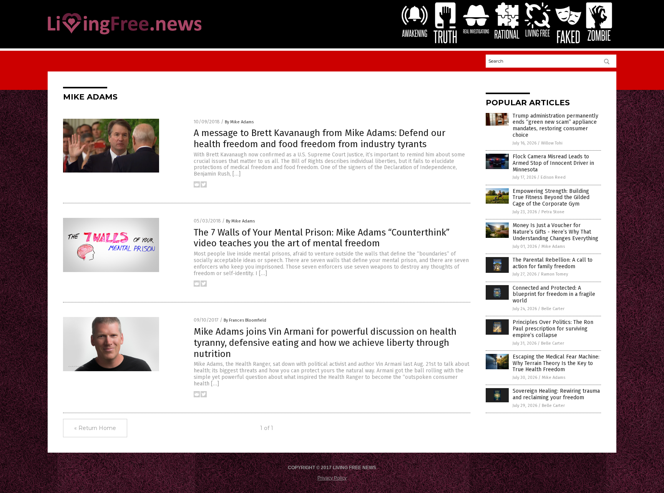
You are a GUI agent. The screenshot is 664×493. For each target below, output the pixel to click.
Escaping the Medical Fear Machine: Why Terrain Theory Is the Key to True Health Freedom (556, 363)
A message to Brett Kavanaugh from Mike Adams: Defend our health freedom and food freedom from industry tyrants (319, 138)
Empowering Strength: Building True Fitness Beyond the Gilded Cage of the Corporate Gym (551, 197)
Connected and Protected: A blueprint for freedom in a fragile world (554, 294)
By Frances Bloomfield (245, 320)
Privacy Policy (332, 478)
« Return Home (95, 428)
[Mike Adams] (124, 35)
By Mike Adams (239, 122)
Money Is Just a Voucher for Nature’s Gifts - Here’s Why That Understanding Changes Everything (555, 232)
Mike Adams (553, 246)
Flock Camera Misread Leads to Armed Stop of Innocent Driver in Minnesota (553, 163)
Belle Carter (552, 308)
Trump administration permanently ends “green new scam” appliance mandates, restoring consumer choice (555, 125)
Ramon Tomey (554, 274)
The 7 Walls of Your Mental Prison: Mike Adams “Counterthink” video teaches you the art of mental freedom (322, 238)
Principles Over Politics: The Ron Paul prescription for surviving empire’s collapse (553, 329)
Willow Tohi (552, 143)
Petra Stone (552, 211)
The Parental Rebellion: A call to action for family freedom (553, 263)
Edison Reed (553, 177)
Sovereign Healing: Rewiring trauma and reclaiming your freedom (556, 394)
